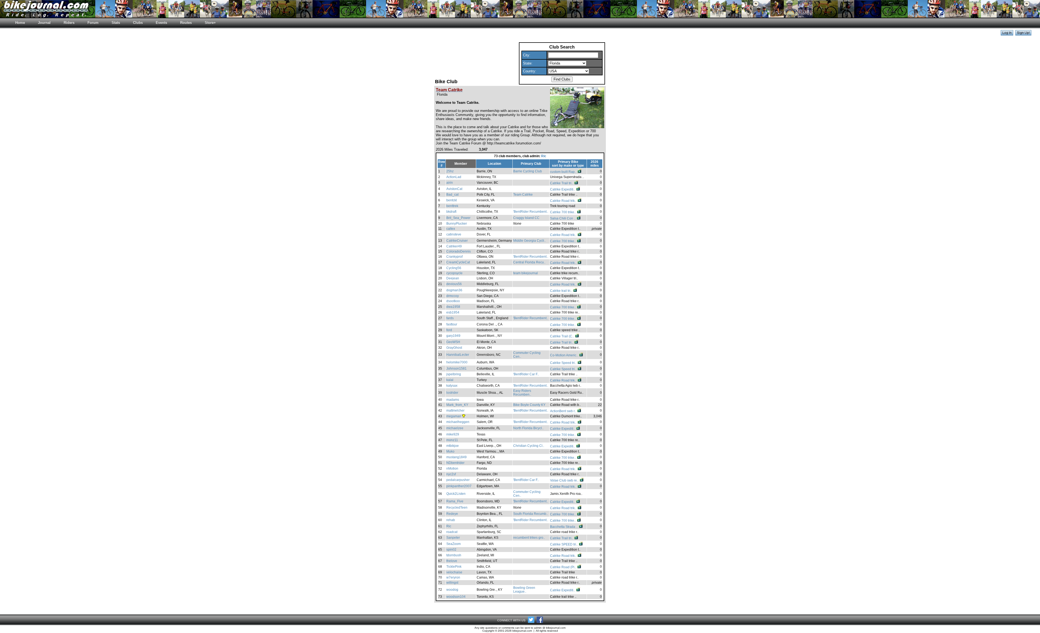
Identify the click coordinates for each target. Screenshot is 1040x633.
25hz (450, 171)
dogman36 (454, 290)
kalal (449, 380)
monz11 (452, 440)
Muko (450, 451)
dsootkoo (453, 301)
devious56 (454, 284)
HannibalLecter (457, 355)
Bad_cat (452, 194)
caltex (450, 229)
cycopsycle (454, 273)
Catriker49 (454, 246)
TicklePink (453, 567)
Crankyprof (454, 257)
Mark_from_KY (457, 405)
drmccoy (452, 296)
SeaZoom (453, 544)
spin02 (451, 549)
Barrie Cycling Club (527, 171)
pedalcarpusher (458, 480)
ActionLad (453, 177)
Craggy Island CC (526, 218)
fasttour (451, 324)
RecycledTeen (456, 507)
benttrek (452, 206)
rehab (450, 520)
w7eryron (453, 577)
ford (449, 330)
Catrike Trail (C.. (562, 336)
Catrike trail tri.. (561, 291)
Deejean (452, 278)
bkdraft (451, 212)
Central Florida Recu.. (529, 262)
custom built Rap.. (563, 172)
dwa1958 (453, 307)
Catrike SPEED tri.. (564, 544)
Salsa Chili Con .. (563, 218)
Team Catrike (523, 194)
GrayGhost (454, 348)
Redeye (452, 514)
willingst (452, 582)
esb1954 (452, 312)
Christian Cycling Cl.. (528, 446)
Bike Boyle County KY (529, 405)
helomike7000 (456, 362)
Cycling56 (453, 268)
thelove (451, 561)
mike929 (452, 434)
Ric (543, 156)
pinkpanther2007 (459, 486)
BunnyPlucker (456, 223)
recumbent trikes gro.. (529, 538)
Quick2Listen (456, 494)
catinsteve (453, 234)
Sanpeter (453, 538)
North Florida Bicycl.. (528, 428)
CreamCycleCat (458, 262)
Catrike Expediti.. (563, 189)
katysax (451, 385)
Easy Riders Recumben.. (522, 392)
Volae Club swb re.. (564, 480)
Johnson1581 (456, 368)
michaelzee (454, 428)
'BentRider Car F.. (526, 374)
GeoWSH (453, 342)
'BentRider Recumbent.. (530, 212)
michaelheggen (457, 422)
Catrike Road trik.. (563, 201)
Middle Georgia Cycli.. (529, 241)
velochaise (454, 572)
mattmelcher (455, 410)
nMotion (452, 468)
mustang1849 (456, 457)
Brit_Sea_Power (458, 218)
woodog (452, 590)
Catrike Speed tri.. (563, 363)
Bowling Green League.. (524, 589)
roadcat (451, 532)
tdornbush (453, 555)
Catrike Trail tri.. (562, 183)
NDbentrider (455, 463)
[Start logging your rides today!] (1023, 34)
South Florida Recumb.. (530, 514)
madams (452, 400)
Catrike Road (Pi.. (563, 567)
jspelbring (453, 374)
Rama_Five (454, 501)
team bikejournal (525, 273)
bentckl (451, 200)
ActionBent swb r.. (563, 411)
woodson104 (456, 597)
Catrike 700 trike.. (563, 212)
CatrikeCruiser (457, 241)
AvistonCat (454, 189)
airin (449, 183)
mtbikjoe (452, 446)
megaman (453, 416)
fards (450, 318)
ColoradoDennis (458, 251)
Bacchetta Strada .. (564, 527)
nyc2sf (451, 474)
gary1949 (453, 336)
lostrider (452, 393)
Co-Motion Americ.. (564, 355)
